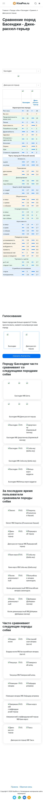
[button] (22, 389)
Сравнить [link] (33, 10)
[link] (22, 389)
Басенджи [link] (24, 10)
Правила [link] (14, 787)
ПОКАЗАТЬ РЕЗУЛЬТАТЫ (21, 356)
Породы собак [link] (15, 10)
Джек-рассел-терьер (36, 102)
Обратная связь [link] (26, 787)
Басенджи (26, 102)
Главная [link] (5, 10)
